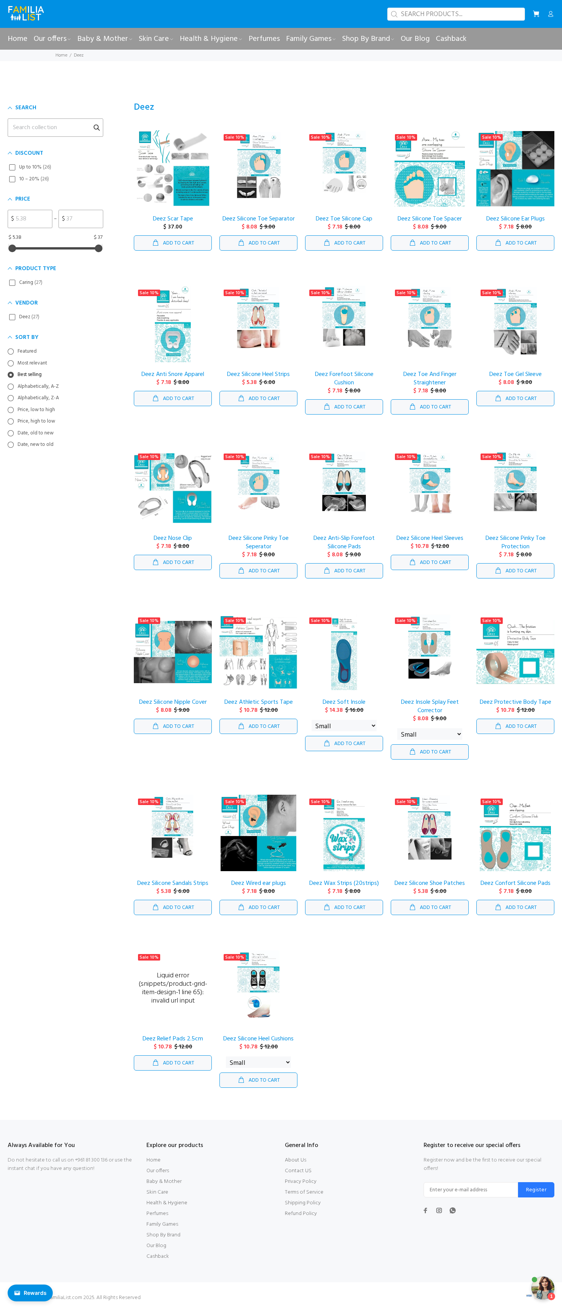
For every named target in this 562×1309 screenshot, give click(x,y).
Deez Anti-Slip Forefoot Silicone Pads (344, 542)
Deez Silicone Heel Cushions (258, 1039)
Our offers (157, 1170)
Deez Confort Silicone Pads (516, 883)
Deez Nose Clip (173, 538)
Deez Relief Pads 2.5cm (173, 1039)
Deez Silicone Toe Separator (259, 219)
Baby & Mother (164, 1181)
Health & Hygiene (166, 1203)
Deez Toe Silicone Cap (344, 219)
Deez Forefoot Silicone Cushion (344, 378)
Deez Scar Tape (173, 219)
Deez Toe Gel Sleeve (515, 374)
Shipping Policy (303, 1203)
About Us (295, 1160)
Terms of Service (304, 1192)
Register (536, 1190)
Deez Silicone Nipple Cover (173, 702)
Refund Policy (301, 1213)
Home (61, 55)
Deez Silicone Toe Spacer (430, 219)
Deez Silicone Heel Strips (258, 374)
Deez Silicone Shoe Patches (430, 883)
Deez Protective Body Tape (515, 702)
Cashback (157, 1256)
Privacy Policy (301, 1181)
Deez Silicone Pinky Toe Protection (516, 542)
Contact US (298, 1170)
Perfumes (157, 1213)
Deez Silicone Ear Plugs (515, 219)
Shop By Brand (163, 1235)
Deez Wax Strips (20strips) (344, 883)
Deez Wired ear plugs (258, 883)
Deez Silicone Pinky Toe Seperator (259, 542)
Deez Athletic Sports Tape (258, 702)
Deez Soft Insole (344, 702)
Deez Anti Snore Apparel (172, 374)
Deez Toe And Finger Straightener (429, 378)
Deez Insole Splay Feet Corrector (430, 706)
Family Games (162, 1224)
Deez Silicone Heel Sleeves (429, 538)
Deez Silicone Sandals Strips (172, 883)
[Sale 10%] (344, 652)
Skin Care (157, 1192)
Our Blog (156, 1245)
